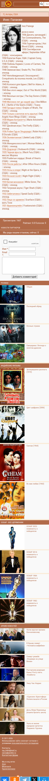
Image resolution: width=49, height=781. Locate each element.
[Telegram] (24, 779)
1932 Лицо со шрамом (13, 199)
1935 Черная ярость (11, 152)
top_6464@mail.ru (9, 750)
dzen (4, 764)
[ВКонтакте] (4, 779)
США (15, 14)
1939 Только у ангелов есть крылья (19, 113)
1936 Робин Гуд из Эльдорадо (16, 131)
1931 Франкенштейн (12, 205)
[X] (34, 779)
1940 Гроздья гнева (11, 107)
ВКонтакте (6, 766)
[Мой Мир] (44, 779)
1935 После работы (11, 164)
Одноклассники (8, 769)
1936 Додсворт (9, 149)
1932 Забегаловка (11, 193)
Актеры (9, 14)
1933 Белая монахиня (12, 181)
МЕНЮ (3, 6)
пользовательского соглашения (25, 743)
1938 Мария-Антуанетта (13, 119)
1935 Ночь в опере (11, 170)
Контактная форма (10, 755)
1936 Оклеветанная (11, 137)
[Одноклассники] (14, 779)
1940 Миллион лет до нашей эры (18, 101)
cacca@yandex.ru (9, 753)
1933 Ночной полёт (11, 176)
